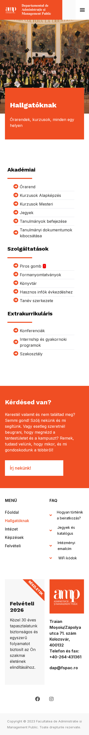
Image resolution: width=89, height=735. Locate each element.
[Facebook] (37, 699)
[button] (82, 10)
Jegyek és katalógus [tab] (66, 530)
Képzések (14, 537)
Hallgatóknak (17, 520)
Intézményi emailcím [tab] (66, 546)
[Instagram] (51, 699)
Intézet (11, 529)
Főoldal (12, 512)
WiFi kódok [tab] (67, 558)
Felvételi (13, 545)
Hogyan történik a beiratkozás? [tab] (70, 515)
